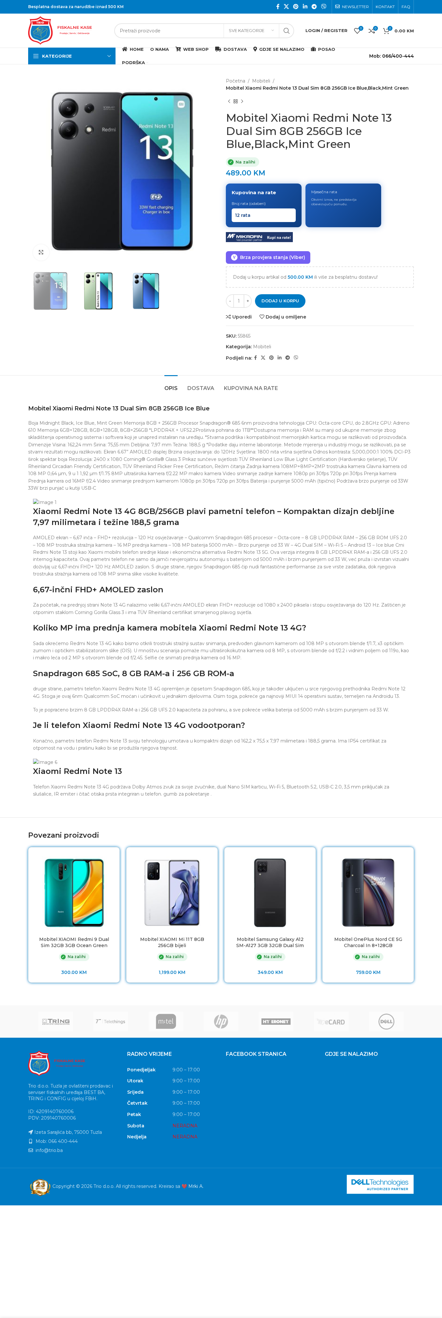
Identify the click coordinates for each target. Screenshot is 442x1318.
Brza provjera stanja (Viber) (269, 257)
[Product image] (172, 892)
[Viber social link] (323, 7)
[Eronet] (276, 1021)
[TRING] (55, 1021)
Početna (235, 81)
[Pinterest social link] (296, 7)
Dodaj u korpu (280, 300)
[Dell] (386, 1021)
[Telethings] (110, 1021)
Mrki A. (196, 1186)
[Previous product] (229, 101)
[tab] (171, 385)
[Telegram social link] (314, 7)
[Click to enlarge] (41, 252)
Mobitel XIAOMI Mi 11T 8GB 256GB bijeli (172, 942)
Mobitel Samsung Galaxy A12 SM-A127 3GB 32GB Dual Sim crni (270, 945)
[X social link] (286, 7)
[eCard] (331, 1021)
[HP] (221, 1021)
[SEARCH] (286, 30)
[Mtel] (165, 1021)
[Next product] (242, 101)
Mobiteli (261, 81)
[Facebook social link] (278, 7)
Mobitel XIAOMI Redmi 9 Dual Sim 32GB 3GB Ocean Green (74, 942)
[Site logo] (68, 30)
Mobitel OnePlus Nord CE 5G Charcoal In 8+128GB (368, 942)
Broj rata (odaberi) (249, 203)
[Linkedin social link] (305, 7)
